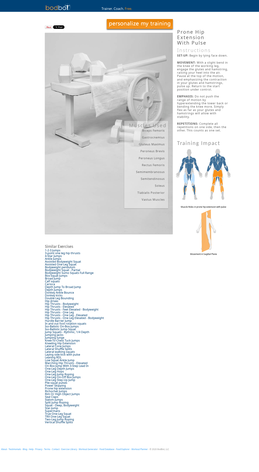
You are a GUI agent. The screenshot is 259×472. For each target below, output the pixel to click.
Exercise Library (69, 449)
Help (31, 449)
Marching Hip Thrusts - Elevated (66, 363)
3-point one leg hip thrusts (62, 253)
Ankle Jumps (53, 259)
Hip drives (51, 301)
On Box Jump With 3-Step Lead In (67, 366)
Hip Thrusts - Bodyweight (62, 304)
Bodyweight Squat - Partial (62, 270)
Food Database (107, 449)
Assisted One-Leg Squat (60, 264)
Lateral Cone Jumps (58, 346)
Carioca (50, 284)
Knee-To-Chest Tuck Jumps (62, 340)
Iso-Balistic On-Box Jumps (62, 326)
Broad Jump (53, 278)
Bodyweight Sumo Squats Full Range (69, 273)
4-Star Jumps (53, 256)
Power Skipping (55, 385)
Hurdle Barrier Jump (58, 321)
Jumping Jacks (54, 335)
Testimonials (15, 449)
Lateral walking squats (60, 352)
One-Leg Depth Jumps (59, 369)
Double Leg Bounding (59, 298)
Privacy (38, 449)
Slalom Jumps (54, 400)
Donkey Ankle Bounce (59, 292)
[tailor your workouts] (139, 25)
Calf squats (52, 281)
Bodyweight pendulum (60, 267)
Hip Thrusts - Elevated (59, 307)
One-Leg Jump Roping (59, 374)
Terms (47, 449)
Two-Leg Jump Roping (59, 419)
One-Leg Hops (54, 371)
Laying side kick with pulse (62, 354)
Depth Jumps (53, 290)
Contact (56, 449)
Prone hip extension (58, 388)
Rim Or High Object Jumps (62, 394)
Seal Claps (51, 397)
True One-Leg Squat (58, 414)
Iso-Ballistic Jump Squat (60, 329)
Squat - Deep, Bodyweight (62, 405)
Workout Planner (139, 449)
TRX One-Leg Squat (57, 416)
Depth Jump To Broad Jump (63, 287)
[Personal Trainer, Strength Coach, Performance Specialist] (129, 11)
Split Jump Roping (57, 402)
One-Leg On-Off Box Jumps (63, 377)
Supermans (52, 411)
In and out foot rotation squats (65, 323)
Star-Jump (51, 408)
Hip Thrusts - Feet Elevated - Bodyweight (71, 309)
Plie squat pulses (56, 383)
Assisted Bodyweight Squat (63, 261)
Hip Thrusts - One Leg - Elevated (66, 315)
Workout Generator (88, 449)
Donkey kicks (54, 295)
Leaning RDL (53, 357)
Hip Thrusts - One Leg (59, 312)
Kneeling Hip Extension (60, 343)
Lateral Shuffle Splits (58, 349)
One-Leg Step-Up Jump (60, 380)
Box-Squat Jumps (56, 276)
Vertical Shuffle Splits (59, 422)
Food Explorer (123, 449)
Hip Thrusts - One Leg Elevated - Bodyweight (74, 318)
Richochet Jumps (56, 391)
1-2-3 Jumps (52, 250)
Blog (25, 449)
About (4, 449)
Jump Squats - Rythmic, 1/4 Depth (67, 332)
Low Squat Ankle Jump (60, 360)
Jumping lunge (54, 338)
